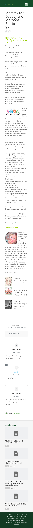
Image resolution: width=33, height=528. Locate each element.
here (16, 223)
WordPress (16, 524)
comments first (20, 327)
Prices (18, 514)
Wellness (13, 516)
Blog (7, 445)
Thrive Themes (16, 522)
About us (24, 514)
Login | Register (23, 516)
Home (7, 514)
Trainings (8, 516)
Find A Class (13, 514)
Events (7, 488)
